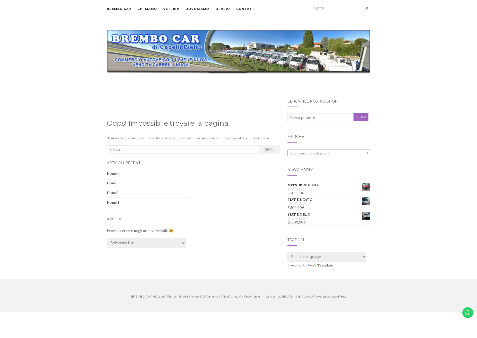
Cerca (269, 149)
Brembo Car (119, 9)
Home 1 (113, 202)
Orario (222, 9)
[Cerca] (366, 8)
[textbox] (329, 153)
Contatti (246, 9)
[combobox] (328, 153)
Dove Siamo (197, 9)
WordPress (338, 296)
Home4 (113, 173)
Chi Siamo (147, 9)
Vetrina (171, 9)
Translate (325, 265)
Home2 (113, 192)
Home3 (113, 183)
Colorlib (307, 296)
